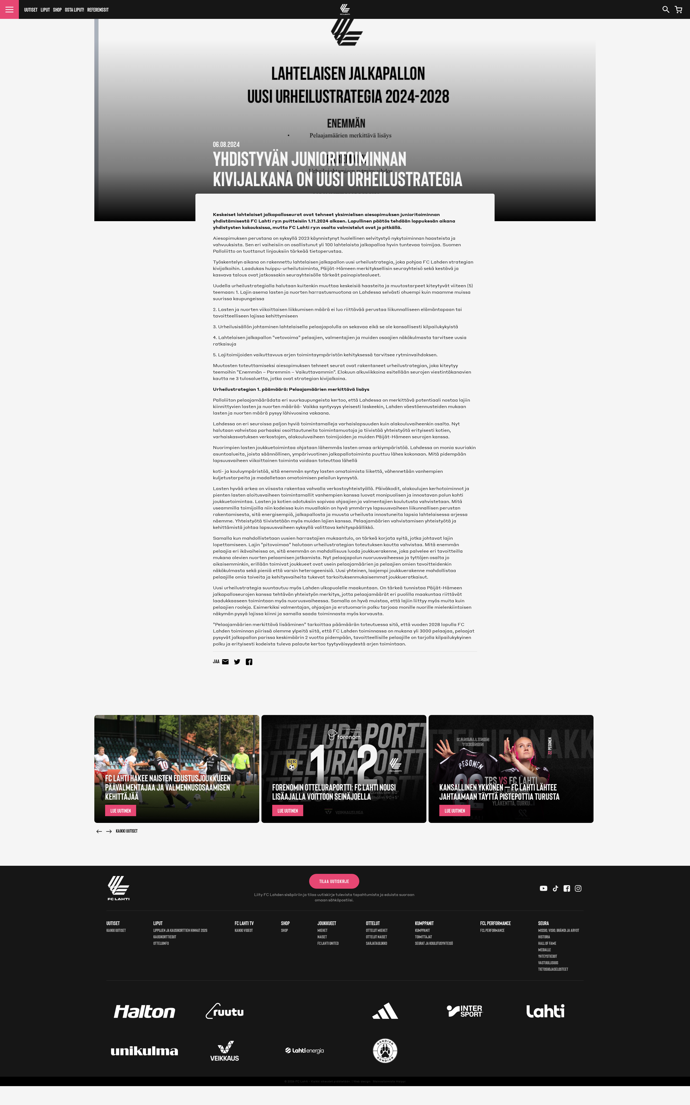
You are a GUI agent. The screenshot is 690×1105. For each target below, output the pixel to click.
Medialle (544, 949)
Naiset (322, 936)
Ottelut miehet (377, 930)
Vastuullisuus (548, 962)
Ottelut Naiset (376, 936)
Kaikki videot (244, 930)
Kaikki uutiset (126, 831)
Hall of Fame (547, 943)
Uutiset (30, 9)
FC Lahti (301, 1081)
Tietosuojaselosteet (553, 968)
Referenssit (98, 9)
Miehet (322, 930)
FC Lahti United (328, 943)
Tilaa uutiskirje (334, 881)
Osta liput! (74, 9)
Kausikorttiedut (164, 936)
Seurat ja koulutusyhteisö (434, 943)
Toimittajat (423, 936)
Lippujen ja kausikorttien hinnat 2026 (180, 930)
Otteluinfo (161, 943)
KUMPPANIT (422, 930)
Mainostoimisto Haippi (389, 1081)
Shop (57, 9)
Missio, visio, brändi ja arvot (558, 930)
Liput (45, 9)
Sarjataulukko (376, 943)
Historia (544, 936)
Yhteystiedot (547, 956)
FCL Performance (492, 930)
